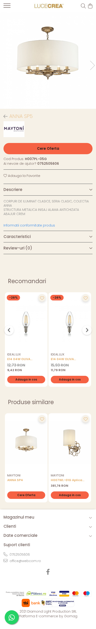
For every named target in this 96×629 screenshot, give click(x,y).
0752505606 (19, 554)
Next (92, 65)
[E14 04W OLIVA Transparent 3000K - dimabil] (69, 321)
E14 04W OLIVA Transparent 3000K (23, 359)
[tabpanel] (48, 60)
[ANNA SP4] (26, 442)
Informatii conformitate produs (29, 225)
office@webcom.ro (25, 561)
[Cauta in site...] (83, 6)
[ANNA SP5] (48, 60)
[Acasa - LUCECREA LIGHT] (48, 6)
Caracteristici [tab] (17, 236)
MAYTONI (14, 475)
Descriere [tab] (12, 189)
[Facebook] (48, 572)
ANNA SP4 (15, 480)
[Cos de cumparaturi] (90, 6)
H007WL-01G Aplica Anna (66, 480)
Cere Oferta (48, 148)
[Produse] (6, 7)
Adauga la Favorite (23, 175)
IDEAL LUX (14, 354)
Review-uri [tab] (17, 248)
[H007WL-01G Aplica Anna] (69, 442)
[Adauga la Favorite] (42, 298)
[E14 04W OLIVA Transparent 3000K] (26, 321)
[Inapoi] (3, 116)
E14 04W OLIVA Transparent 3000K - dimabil (68, 359)
